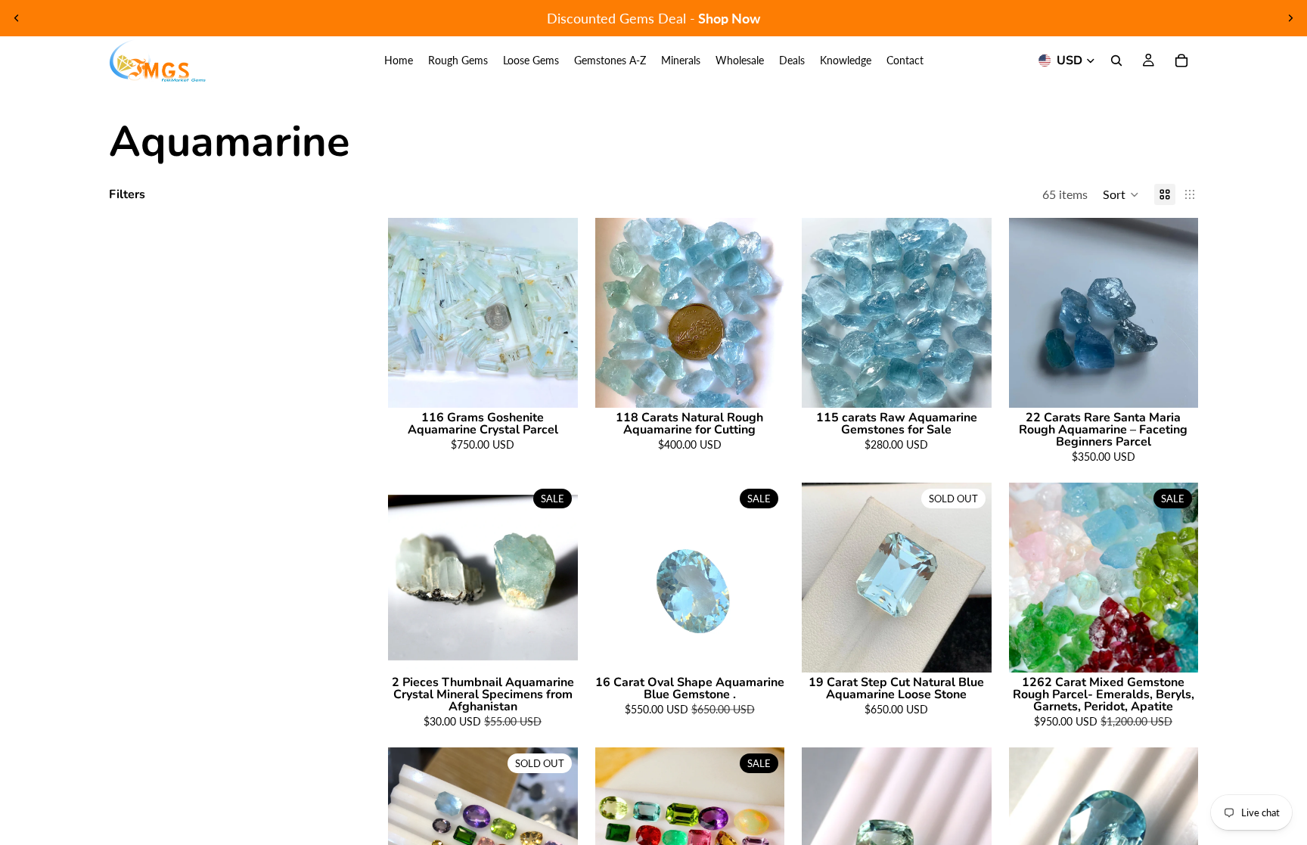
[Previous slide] (16, 18)
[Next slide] (1290, 18)
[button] (1121, 194)
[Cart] (1181, 60)
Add (567, 384)
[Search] (1116, 60)
